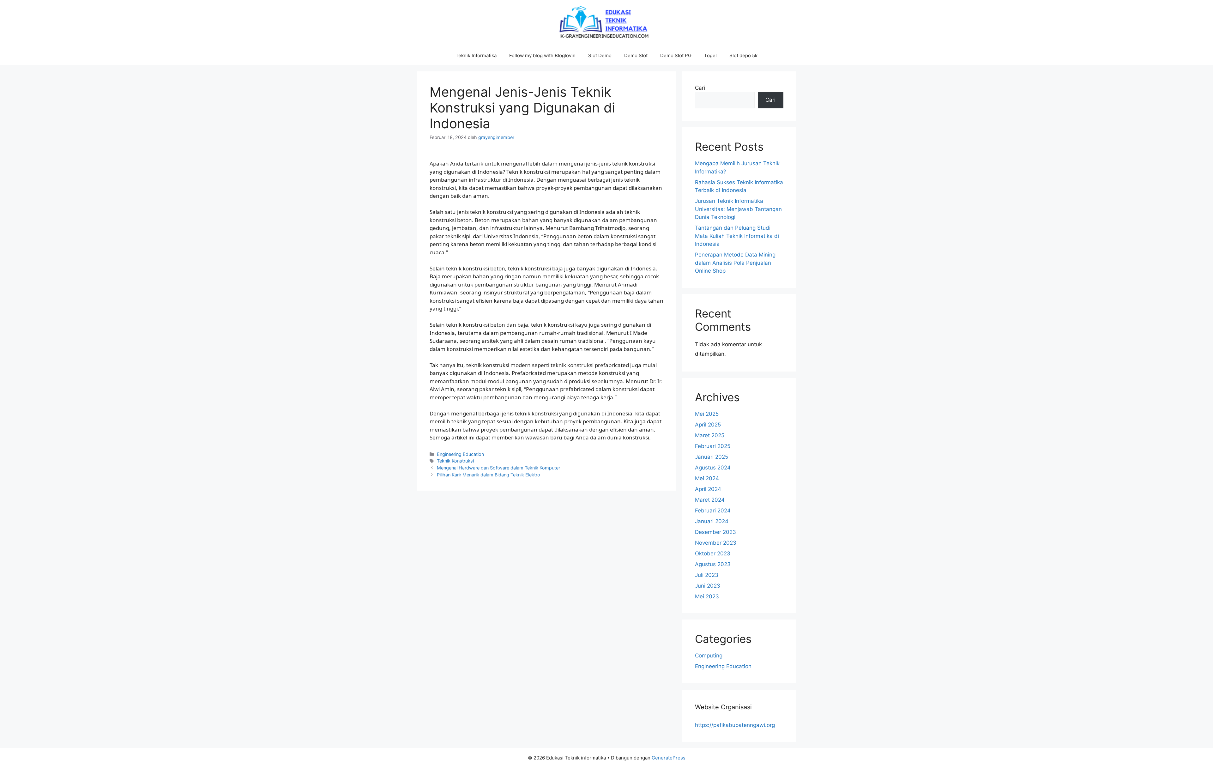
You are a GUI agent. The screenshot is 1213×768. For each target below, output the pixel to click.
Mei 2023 (707, 596)
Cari (700, 88)
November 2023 (715, 543)
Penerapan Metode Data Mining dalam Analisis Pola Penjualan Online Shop (735, 262)
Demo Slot (636, 55)
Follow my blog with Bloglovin (542, 55)
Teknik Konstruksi (455, 460)
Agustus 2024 (713, 467)
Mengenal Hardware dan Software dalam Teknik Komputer (498, 467)
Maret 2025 (709, 435)
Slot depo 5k (743, 55)
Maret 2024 (710, 500)
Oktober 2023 (712, 553)
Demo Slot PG (675, 55)
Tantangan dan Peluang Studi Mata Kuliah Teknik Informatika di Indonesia (737, 236)
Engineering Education (460, 454)
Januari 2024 (711, 521)
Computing (708, 655)
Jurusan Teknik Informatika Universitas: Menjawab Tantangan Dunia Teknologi (738, 209)
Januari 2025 (711, 457)
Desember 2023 (715, 532)
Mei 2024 (707, 478)
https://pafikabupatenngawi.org (735, 725)
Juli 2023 (706, 575)
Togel (710, 55)
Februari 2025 (712, 446)
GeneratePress (668, 758)
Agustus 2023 (713, 564)
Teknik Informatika (476, 55)
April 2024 (708, 489)
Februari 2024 (713, 510)
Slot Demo (600, 55)
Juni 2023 (707, 586)
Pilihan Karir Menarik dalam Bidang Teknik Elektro (488, 474)
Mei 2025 (707, 414)
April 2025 (708, 424)
